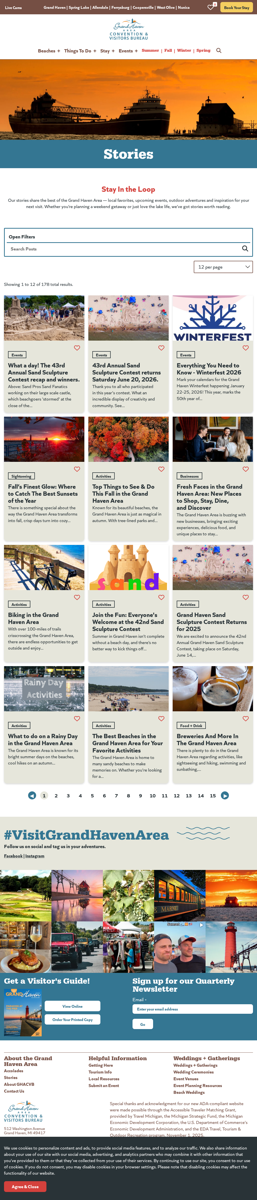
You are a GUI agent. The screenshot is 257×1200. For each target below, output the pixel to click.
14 (201, 795)
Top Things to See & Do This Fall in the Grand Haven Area (123, 492)
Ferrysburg (120, 7)
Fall (168, 50)
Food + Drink (191, 725)
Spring (203, 50)
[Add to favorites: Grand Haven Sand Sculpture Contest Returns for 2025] (245, 597)
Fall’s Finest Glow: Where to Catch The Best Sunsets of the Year (43, 492)
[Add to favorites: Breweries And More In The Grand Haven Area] (245, 718)
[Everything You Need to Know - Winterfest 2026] (213, 318)
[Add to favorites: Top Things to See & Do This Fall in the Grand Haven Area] (161, 469)
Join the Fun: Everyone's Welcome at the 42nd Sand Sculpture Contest (128, 621)
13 (189, 795)
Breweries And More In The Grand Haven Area (207, 739)
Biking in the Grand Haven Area (33, 618)
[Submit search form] (245, 248)
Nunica (184, 7)
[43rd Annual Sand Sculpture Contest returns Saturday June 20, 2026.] (128, 318)
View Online (81, 1006)
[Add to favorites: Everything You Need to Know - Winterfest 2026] (245, 348)
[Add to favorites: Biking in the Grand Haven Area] (77, 597)
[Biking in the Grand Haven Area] (44, 567)
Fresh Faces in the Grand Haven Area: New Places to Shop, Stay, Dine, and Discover (209, 496)
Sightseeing (21, 476)
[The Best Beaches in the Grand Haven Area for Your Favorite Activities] (128, 688)
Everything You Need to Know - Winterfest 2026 (209, 368)
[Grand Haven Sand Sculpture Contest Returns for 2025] (213, 567)
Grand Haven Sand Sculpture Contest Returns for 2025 (212, 621)
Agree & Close (25, 1186)
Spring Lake (79, 7)
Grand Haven (55, 7)
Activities (103, 476)
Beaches (46, 50)
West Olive (166, 7)
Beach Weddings (189, 1092)
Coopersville (143, 7)
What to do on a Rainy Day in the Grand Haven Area (43, 739)
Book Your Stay (236, 7)
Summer (150, 50)
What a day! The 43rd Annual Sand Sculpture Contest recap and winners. (44, 371)
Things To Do (77, 50)
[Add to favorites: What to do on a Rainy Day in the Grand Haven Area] (77, 718)
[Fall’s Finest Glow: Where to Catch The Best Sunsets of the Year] (44, 439)
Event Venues (186, 1078)
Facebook (13, 855)
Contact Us (14, 1091)
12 (177, 795)
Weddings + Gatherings (195, 1065)
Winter (184, 50)
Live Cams (13, 7)
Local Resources (104, 1078)
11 (165, 795)
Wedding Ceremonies (193, 1071)
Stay (105, 50)
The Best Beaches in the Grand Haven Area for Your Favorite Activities (127, 742)
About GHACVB (19, 1084)
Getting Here (101, 1065)
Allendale (100, 7)
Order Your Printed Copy (72, 1019)
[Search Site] (218, 50)
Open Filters (22, 236)
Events (126, 50)
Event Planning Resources (197, 1085)
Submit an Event (104, 1085)
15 (213, 795)
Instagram (34, 855)
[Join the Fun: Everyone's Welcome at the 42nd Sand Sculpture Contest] (128, 567)
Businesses (189, 476)
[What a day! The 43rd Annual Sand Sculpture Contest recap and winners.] (44, 318)
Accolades (13, 1070)
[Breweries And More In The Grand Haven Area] (213, 688)
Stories (11, 1077)
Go (142, 1024)
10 (153, 795)
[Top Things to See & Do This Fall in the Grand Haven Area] (128, 439)
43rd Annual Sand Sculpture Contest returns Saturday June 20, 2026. (126, 371)
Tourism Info (100, 1071)
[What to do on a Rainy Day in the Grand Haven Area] (44, 688)
